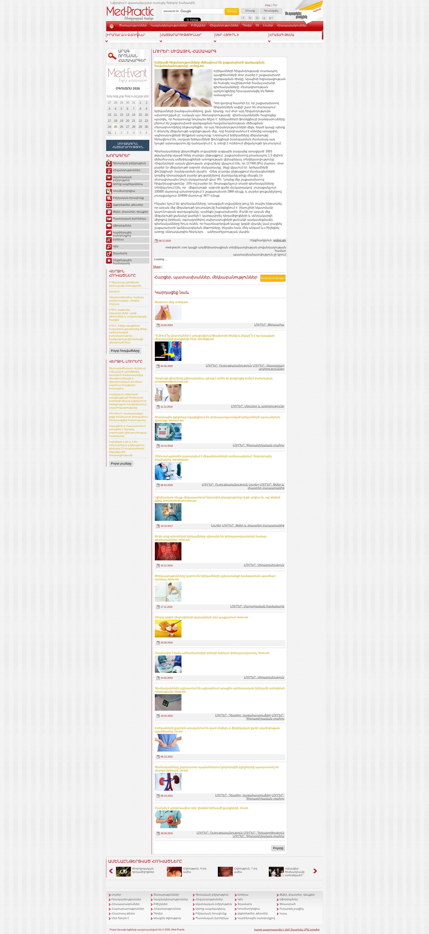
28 (115, 102)
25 (115, 126)
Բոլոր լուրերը (121, 463)
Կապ (144, 33)
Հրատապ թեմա (123, 913)
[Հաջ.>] (146, 89)
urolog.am (279, 240)
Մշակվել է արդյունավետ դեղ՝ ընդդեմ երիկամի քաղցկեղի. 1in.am (201, 808)
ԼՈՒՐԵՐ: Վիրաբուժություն (264, 565)
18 (115, 120)
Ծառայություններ (133, 25)
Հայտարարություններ (127, 908)
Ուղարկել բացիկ (292, 908)
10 (109, 114)
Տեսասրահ (127, 33)
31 (133, 102)
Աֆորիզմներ (122, 225)
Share (157, 266)
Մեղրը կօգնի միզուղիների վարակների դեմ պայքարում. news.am (201, 617)
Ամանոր (114, 291)
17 (109, 120)
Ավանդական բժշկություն (122, 178)
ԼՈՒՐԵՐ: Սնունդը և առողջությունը (257, 406)
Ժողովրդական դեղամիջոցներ (143, 870)
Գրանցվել (271, 10)
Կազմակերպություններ (169, 25)
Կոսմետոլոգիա (124, 191)
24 (109, 126)
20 (127, 120)
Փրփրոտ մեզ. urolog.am (171, 302)
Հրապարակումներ (291, 25)
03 (257, 25)
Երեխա (118, 239)
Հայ (267, 5)
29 (121, 102)
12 (121, 114)
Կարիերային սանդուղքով (122, 233)
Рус (275, 5)
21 (133, 120)
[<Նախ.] (108, 89)
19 (121, 120)
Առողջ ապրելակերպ (128, 184)
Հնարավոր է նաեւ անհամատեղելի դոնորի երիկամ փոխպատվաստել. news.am (212, 653)
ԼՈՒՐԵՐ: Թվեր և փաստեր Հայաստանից (266, 486)
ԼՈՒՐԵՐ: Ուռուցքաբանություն (229, 365)
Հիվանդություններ (224, 25)
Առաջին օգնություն (167, 918)
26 (121, 126)
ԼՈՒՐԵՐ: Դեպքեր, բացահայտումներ (243, 715)
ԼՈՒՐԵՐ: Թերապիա (269, 324)
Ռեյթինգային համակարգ (122, 261)
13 (127, 114)
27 (109, 102)
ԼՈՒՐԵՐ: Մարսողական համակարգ (257, 606)
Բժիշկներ (198, 25)
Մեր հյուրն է (120, 918)
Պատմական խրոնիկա (129, 218)
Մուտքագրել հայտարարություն (127, 145)
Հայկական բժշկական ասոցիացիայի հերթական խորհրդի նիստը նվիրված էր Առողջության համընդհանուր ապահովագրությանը (128, 401)
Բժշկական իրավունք (128, 197)
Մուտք (250, 10)
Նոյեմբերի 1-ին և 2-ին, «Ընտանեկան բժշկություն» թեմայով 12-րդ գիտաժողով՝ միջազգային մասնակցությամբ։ (127, 448)
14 (133, 114)
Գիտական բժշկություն (129, 163)
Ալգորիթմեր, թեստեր (128, 204)
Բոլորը (278, 848)
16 (146, 114)
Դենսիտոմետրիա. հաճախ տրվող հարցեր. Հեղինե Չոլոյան (126, 300)
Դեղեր (247, 25)
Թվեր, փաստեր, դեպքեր (130, 211)
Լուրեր (268, 25)
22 (140, 120)
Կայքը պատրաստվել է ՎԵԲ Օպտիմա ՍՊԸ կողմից (287, 929)
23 (146, 120)
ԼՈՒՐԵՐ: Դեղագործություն (264, 832)
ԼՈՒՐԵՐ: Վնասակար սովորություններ (268, 367)
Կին (115, 246)
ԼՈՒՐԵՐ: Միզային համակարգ (185, 51)
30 (127, 102)
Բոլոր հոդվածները (125, 350)
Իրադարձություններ (126, 899)
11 (115, 114)
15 (140, 114)
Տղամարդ (120, 253)
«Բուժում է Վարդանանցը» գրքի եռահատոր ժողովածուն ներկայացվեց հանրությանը (128, 416)
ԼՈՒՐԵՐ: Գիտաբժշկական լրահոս (258, 445)
